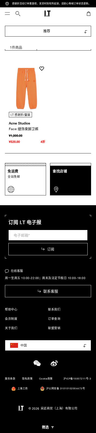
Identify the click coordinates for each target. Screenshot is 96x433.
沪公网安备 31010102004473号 (65, 388)
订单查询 (54, 319)
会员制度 (11, 319)
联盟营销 (54, 328)
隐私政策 (27, 378)
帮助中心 (11, 309)
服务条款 (10, 378)
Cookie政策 (46, 378)
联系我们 (54, 309)
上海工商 (22, 388)
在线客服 (17, 271)
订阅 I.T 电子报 (24, 222)
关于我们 (11, 328)
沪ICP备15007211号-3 (77, 378)
